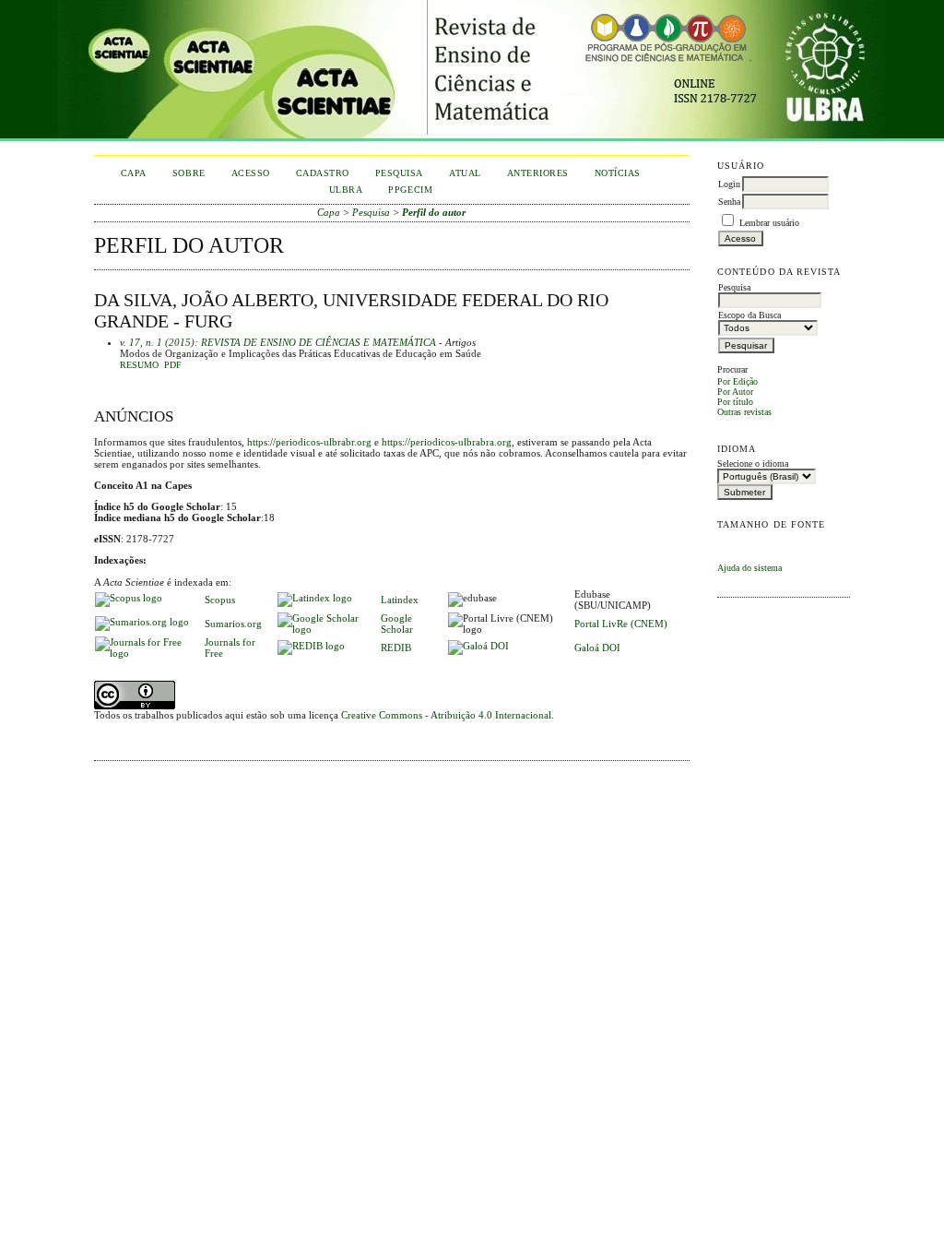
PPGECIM (410, 189)
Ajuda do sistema (749, 568)
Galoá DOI (597, 647)
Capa (134, 173)
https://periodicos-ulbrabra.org (447, 441)
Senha (729, 201)
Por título (735, 402)
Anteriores (538, 173)
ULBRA (346, 189)
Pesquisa (399, 173)
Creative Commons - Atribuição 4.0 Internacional (446, 714)
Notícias (618, 173)
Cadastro (322, 173)
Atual (465, 173)
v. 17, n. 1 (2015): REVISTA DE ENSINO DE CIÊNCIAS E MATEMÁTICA (278, 342)
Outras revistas (744, 412)
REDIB (396, 647)
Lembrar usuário (769, 223)
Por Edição (737, 381)
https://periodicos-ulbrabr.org (309, 441)
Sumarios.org (233, 623)
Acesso (250, 173)
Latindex (400, 599)
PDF (173, 365)
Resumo (139, 365)
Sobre (189, 173)
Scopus (220, 599)
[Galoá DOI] (478, 645)
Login (729, 184)
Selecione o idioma (752, 463)
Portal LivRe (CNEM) (620, 623)
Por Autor (735, 391)
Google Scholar (397, 623)
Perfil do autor (434, 212)
